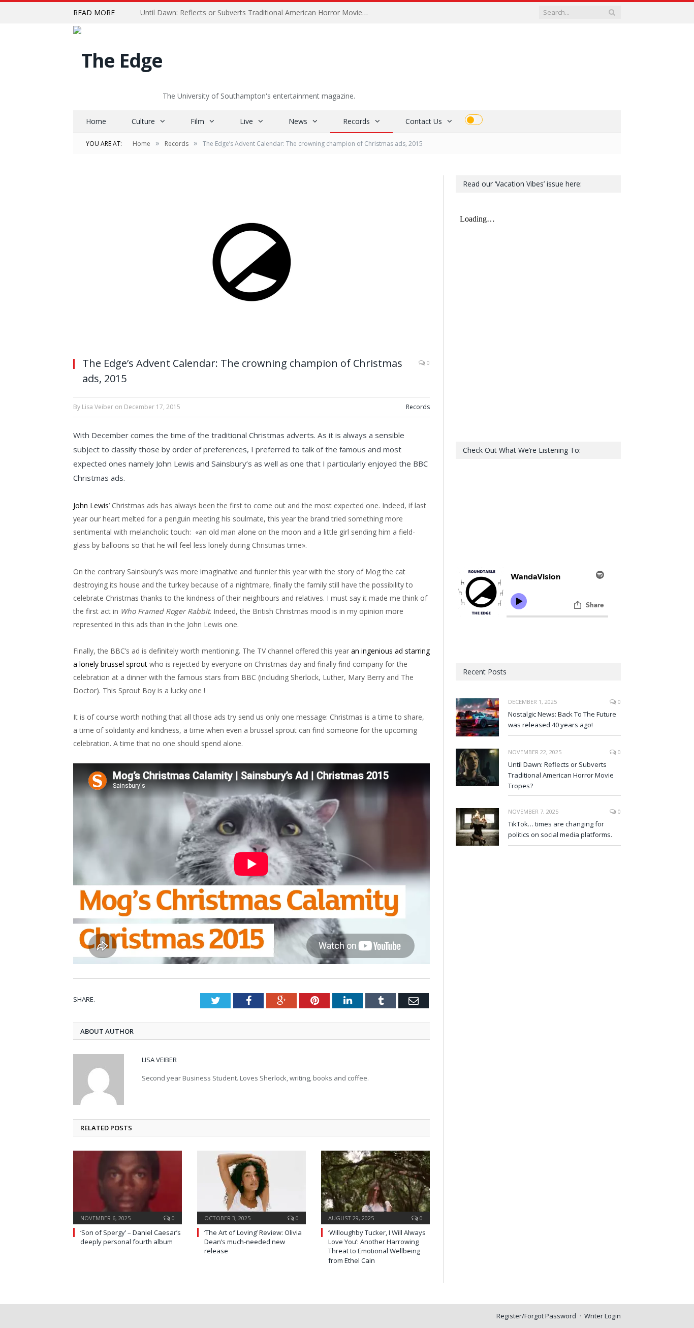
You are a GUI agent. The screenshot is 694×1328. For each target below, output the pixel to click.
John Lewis (91, 505)
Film (197, 121)
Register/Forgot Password (536, 1315)
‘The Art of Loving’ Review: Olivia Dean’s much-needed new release (253, 1241)
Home (96, 121)
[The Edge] (118, 58)
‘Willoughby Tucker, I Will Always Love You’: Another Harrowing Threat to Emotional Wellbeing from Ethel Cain (377, 1246)
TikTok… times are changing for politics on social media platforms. (560, 829)
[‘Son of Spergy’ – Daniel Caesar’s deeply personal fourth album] (127, 1186)
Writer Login (602, 1315)
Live (246, 121)
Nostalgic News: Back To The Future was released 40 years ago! (562, 719)
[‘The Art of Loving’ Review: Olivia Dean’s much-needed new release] (251, 1186)
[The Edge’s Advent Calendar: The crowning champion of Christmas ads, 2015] (251, 262)
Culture (143, 121)
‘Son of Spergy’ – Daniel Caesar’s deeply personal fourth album (130, 1237)
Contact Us (423, 121)
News (298, 121)
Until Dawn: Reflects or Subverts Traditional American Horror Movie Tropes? (257, 12)
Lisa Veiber (159, 1059)
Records (356, 121)
